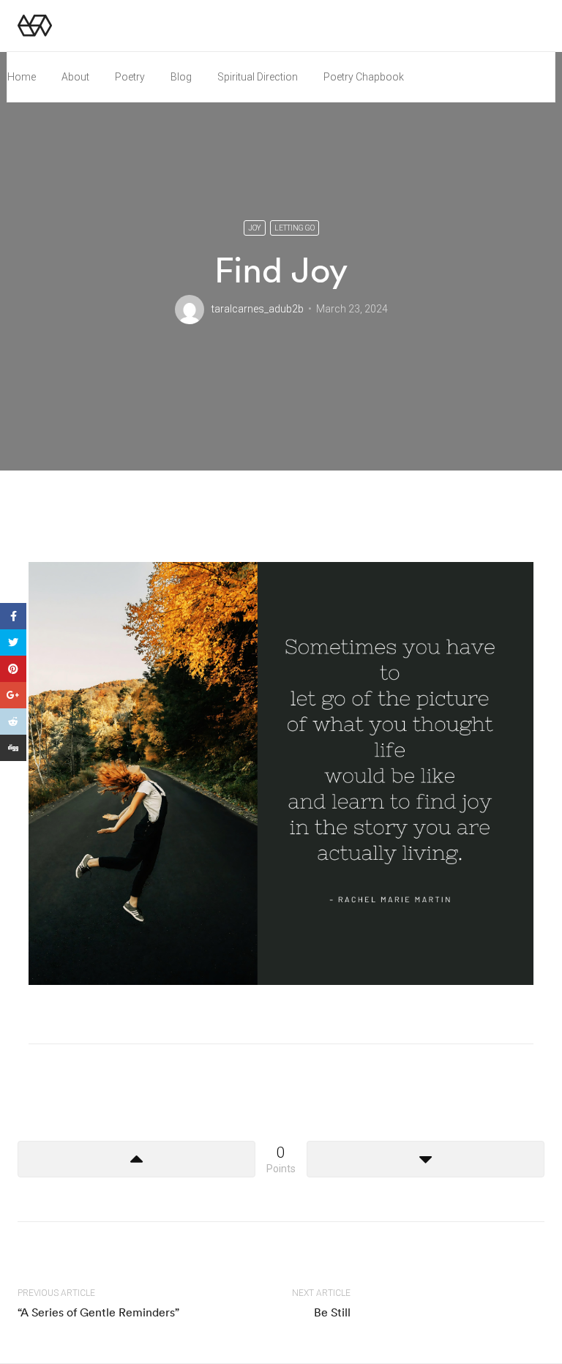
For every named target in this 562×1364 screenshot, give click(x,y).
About (75, 77)
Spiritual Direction (257, 77)
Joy (254, 228)
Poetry (130, 77)
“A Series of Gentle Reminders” (98, 1312)
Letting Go (294, 228)
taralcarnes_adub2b (257, 309)
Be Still (332, 1312)
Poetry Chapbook (363, 77)
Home (21, 77)
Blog (181, 77)
